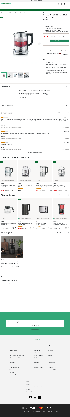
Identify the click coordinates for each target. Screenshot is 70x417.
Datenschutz (12, 362)
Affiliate (28, 389)
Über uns (28, 384)
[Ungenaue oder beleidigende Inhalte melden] (68, 127)
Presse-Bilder (29, 391)
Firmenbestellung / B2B (15, 367)
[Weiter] (39, 43)
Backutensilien (37, 352)
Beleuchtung (36, 362)
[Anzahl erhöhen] (48, 41)
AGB (11, 360)
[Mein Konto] (58, 3)
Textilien (35, 360)
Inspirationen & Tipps (62, 232)
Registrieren (65, 31)
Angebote (50, 352)
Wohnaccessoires (38, 365)
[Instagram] (35, 397)
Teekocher (21, 12)
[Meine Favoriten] (61, 3)
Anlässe (49, 360)
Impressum (12, 372)
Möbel (35, 357)
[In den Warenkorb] (16, 190)
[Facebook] (30, 397)
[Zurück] (2, 43)
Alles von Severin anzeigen (61, 194)
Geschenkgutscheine (38, 367)
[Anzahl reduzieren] (44, 41)
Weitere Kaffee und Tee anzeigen (9, 280)
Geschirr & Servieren (38, 355)
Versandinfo (65, 54)
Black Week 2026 (52, 365)
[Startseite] (6, 3)
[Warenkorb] (64, 3)
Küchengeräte (4, 12)
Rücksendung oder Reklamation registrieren (19, 357)
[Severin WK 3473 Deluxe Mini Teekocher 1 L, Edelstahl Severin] (21, 43)
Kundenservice (13, 348)
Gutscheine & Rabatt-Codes (54, 369)
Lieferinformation (13, 350)
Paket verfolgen (13, 352)
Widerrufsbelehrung (14, 369)
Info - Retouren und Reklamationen (17, 355)
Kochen (35, 348)
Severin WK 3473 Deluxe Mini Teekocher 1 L (11, 14)
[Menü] (68, 3)
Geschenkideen (51, 362)
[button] (47, 22)
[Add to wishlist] (13, 190)
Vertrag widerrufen (35, 329)
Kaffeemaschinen (13, 12)
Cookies (11, 365)
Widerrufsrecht (13, 374)
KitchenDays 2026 (52, 367)
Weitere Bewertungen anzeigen (35, 152)
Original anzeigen (17, 127)
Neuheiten (50, 355)
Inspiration (50, 350)
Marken (49, 348)
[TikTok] (39, 397)
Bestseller (50, 357)
